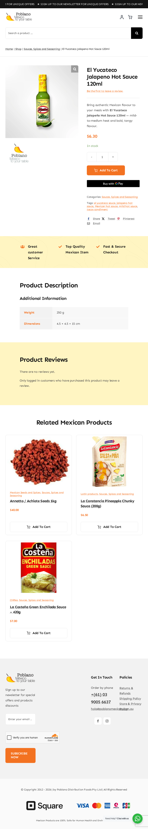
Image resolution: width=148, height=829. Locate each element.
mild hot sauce (128, 206)
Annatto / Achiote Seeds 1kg (33, 501)
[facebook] (98, 721)
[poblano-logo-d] (18, 13)
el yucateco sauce (104, 203)
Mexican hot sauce (106, 206)
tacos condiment (97, 209)
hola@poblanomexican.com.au (112, 709)
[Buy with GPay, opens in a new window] (113, 183)
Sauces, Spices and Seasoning (120, 197)
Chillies (14, 600)
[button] (74, 69)
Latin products (89, 493)
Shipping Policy (130, 698)
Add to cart (109, 170)
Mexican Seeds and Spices (25, 492)
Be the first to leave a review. (105, 91)
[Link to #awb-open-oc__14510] (140, 17)
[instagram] (107, 721)
